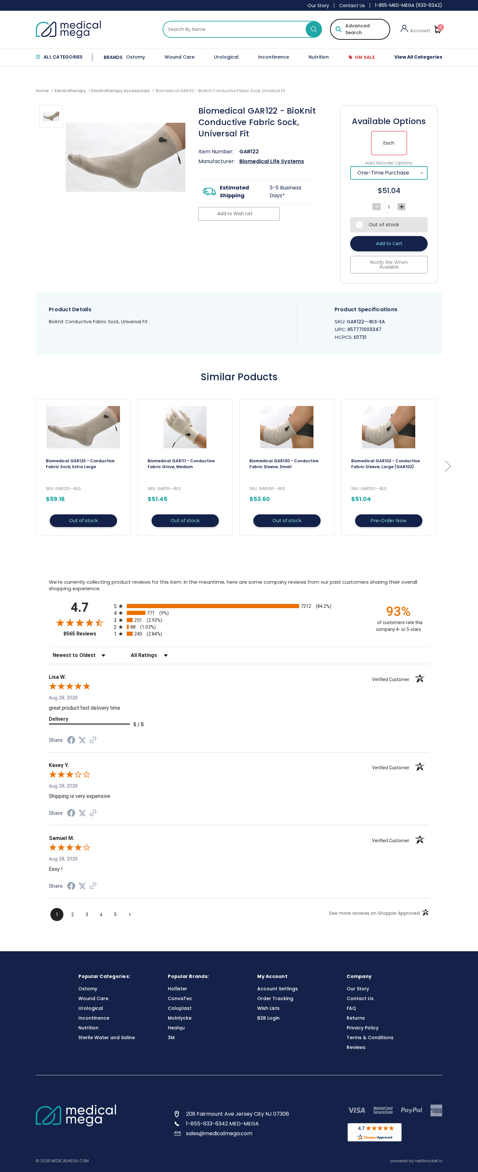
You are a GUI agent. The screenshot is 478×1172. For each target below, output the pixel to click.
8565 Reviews (87, 634)
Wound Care (179, 57)
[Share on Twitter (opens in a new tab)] (82, 740)
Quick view (83, 467)
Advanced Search (357, 29)
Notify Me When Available (389, 264)
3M (171, 1037)
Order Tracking (275, 998)
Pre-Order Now (388, 520)
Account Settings (277, 988)
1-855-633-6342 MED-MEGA (222, 1123)
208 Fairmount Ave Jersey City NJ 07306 (237, 1114)
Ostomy (135, 57)
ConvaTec (180, 998)
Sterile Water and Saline (106, 1037)
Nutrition (319, 57)
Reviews (356, 1047)
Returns (356, 1018)
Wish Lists (268, 1008)
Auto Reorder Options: (389, 162)
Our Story (318, 5)
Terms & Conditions (370, 1037)
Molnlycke (180, 1018)
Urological (226, 57)
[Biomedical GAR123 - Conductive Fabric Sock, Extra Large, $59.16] (83, 427)
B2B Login (268, 1018)
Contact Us (352, 5)
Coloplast (180, 1008)
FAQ (351, 1008)
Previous (23, 466)
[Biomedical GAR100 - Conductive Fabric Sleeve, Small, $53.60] (286, 427)
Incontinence (273, 57)
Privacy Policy (362, 1028)
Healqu (176, 1028)
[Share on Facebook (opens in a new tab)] (71, 741)
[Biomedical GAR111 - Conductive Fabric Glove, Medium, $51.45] (185, 427)
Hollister (177, 988)
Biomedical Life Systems (271, 161)
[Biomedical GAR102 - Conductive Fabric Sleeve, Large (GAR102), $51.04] (388, 427)
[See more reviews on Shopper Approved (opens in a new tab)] (93, 740)
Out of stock (83, 520)
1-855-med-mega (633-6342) (408, 5)
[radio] (239, 606)
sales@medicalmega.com (219, 1133)
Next (447, 466)
